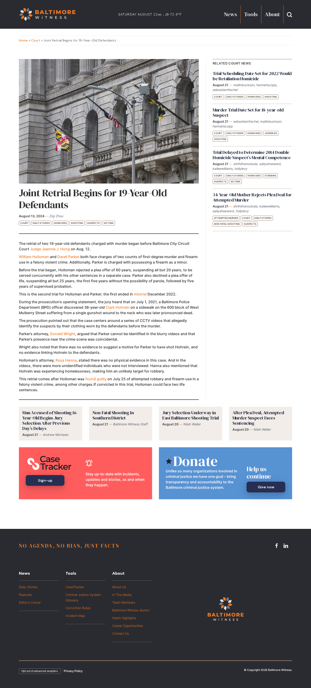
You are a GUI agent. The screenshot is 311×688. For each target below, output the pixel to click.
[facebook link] (277, 545)
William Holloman (34, 256)
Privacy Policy (73, 671)
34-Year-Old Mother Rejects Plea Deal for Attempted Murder (252, 197)
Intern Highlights (124, 618)
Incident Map (75, 616)
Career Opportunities (127, 626)
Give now (266, 487)
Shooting (77, 223)
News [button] (230, 14)
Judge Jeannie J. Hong (50, 249)
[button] (289, 14)
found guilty (96, 379)
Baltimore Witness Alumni (130, 610)
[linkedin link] (286, 545)
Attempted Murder (226, 218)
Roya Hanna (66, 360)
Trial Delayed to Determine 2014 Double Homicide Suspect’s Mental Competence (252, 155)
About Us (119, 587)
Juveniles (271, 133)
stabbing (270, 175)
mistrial (140, 294)
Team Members (123, 602)
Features (25, 595)
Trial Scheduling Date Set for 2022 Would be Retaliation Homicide (252, 76)
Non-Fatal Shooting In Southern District (113, 415)
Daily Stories (41, 223)
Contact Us (120, 633)
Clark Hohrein (118, 307)
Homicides (60, 223)
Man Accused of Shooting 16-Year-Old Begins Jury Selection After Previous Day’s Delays (50, 420)
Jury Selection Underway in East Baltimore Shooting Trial (190, 415)
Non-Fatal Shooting (227, 223)
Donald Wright (62, 333)
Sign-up (45, 480)
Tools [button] (251, 14)
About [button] (272, 14)
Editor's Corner (30, 602)
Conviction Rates (78, 608)
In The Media (122, 595)
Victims (109, 223)
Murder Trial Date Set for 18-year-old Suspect (248, 112)
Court (35, 40)
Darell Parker (68, 256)
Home (23, 40)
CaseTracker (75, 587)
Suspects (93, 223)
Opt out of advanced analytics (39, 671)
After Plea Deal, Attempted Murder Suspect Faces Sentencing (258, 417)
